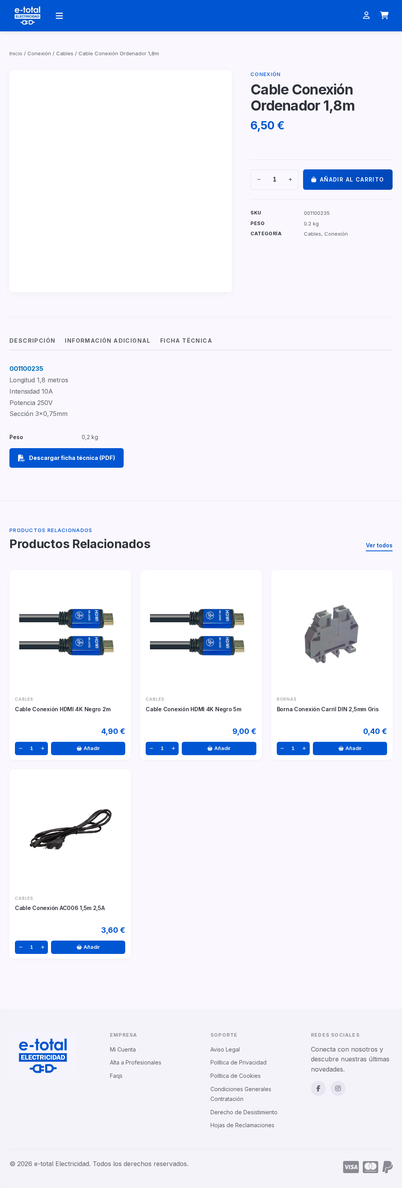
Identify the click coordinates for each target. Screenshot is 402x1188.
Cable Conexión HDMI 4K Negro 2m (62, 709)
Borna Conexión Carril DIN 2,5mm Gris (328, 709)
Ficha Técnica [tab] (186, 340)
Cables (64, 53)
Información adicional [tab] (107, 340)
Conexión (39, 53)
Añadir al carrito (352, 179)
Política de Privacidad (238, 1062)
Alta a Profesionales (135, 1062)
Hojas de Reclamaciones (242, 1125)
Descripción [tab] (32, 340)
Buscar (290, 15)
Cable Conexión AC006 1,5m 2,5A (60, 908)
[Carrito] (384, 15)
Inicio (15, 53)
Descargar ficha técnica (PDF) (72, 457)
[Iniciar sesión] (366, 15)
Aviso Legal (225, 1049)
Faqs (116, 1075)
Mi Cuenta (123, 1049)
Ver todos (379, 545)
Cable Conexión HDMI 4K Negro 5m (193, 709)
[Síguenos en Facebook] (318, 1088)
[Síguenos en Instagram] (338, 1088)
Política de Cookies (235, 1075)
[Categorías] (59, 15)
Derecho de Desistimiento (244, 1112)
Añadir (92, 748)
